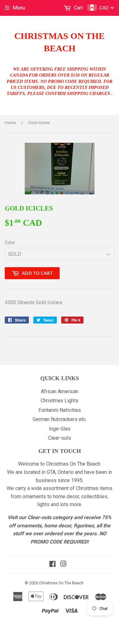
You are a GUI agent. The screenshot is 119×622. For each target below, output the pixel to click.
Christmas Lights (59, 401)
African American (59, 391)
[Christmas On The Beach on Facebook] (52, 565)
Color (10, 242)
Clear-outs (59, 438)
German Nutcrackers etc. (60, 419)
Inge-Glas (59, 429)
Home (10, 122)
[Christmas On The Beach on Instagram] (63, 565)
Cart (78, 8)
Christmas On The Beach (59, 42)
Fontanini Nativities (59, 410)
